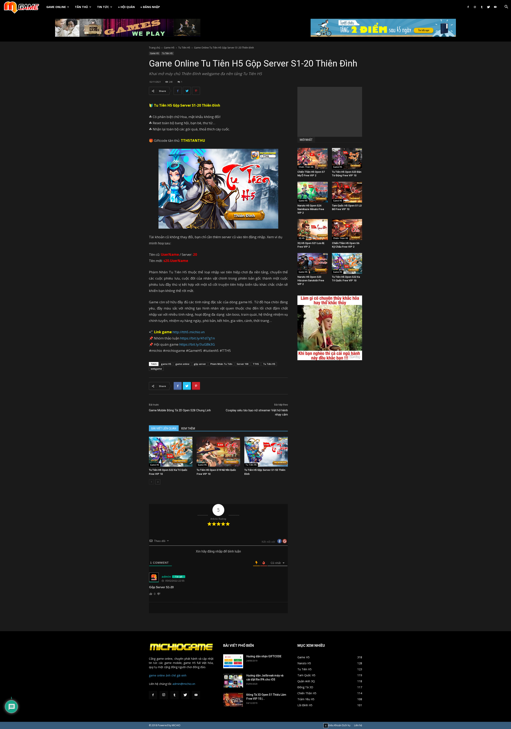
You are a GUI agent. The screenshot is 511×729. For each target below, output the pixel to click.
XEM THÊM (188, 428)
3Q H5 (302, 238)
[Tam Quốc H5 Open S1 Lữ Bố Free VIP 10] (347, 192)
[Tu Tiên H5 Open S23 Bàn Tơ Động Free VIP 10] (347, 158)
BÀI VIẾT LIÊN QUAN (163, 428)
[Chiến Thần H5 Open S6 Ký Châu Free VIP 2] (347, 229)
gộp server (200, 363)
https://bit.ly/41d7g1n (197, 338)
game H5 (166, 363)
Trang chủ (154, 47)
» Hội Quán (126, 7)
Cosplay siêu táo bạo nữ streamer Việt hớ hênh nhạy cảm (257, 412)
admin (166, 576)
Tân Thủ (81, 7)
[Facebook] (468, 7)
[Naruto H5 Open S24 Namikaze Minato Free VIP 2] (312, 192)
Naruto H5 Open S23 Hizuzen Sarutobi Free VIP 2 (310, 280)
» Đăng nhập (150, 7)
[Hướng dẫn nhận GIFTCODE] (233, 661)
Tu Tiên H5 (184, 47)
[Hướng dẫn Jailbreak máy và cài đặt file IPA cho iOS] (233, 680)
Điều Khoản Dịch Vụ (339, 725)
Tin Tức (103, 7)
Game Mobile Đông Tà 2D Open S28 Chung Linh (180, 410)
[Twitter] (488, 7)
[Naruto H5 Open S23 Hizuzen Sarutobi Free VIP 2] (312, 263)
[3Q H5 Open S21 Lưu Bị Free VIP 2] (312, 229)
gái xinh (181, 675)
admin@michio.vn (183, 684)
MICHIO (176, 725)
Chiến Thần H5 (306, 167)
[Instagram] (475, 7)
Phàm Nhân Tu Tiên (221, 363)
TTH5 (256, 363)
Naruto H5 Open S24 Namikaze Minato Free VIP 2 (310, 209)
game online (182, 363)
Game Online (56, 7)
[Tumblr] (482, 7)
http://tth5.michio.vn (188, 332)
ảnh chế (171, 675)
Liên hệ (358, 725)
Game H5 (169, 47)
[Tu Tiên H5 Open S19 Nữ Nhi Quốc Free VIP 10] (218, 452)
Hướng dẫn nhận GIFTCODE (263, 656)
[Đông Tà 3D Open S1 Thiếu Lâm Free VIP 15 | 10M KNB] (233, 700)
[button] (506, 7)
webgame (156, 368)
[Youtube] (495, 7)
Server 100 (242, 363)
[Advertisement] (329, 112)
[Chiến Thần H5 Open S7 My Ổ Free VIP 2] (312, 158)
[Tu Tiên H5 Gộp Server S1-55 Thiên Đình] (266, 452)
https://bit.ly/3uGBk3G (197, 344)
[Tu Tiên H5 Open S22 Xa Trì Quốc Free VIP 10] (170, 452)
